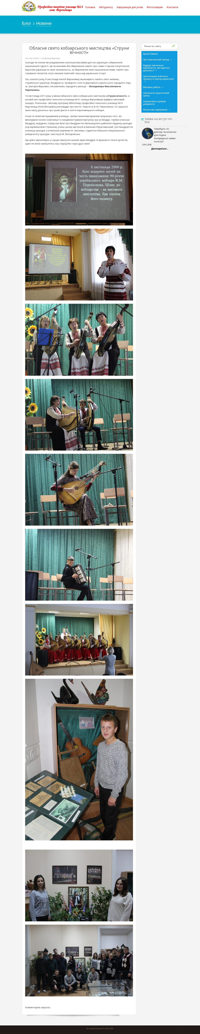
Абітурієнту (106, 7)
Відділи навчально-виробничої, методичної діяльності (156, 68)
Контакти (172, 7)
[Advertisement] (159, 201)
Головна (90, 7)
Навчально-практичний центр (156, 94)
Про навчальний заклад (156, 59)
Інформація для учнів (130, 7)
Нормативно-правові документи (154, 102)
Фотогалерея (155, 7)
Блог (26, 23)
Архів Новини (150, 53)
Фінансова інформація (155, 109)
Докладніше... (159, 148)
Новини (44, 23)
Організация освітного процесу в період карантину (158, 77)
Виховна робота (151, 87)
